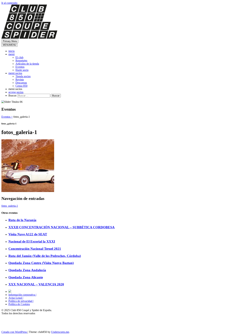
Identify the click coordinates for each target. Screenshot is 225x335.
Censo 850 (21, 85)
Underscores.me (60, 331)
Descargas (21, 82)
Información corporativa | (22, 294)
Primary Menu (10, 41)
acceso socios (15, 92)
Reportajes (21, 60)
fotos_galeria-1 (9, 205)
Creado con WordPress (14, 331)
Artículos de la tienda (27, 63)
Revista (19, 79)
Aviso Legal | (15, 297)
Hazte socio (21, 70)
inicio (11, 51)
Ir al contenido (9, 2)
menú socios (15, 73)
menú (11, 54)
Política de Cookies (19, 304)
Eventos (19, 66)
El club (19, 57)
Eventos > (7, 116)
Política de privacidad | (21, 301)
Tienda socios (23, 76)
